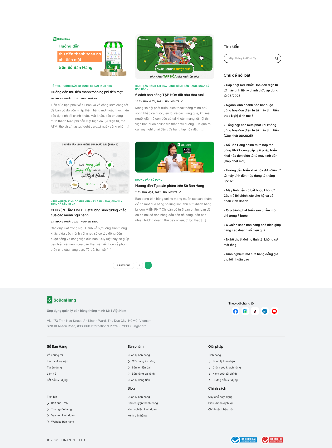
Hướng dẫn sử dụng (75, 86)
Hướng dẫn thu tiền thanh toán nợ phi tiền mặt (87, 92)
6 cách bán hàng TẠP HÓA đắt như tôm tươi (169, 95)
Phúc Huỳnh (89, 98)
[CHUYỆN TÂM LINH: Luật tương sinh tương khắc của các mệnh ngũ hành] (90, 168)
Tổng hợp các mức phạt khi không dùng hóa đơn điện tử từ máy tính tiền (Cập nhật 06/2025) (251, 130)
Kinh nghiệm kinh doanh (67, 201)
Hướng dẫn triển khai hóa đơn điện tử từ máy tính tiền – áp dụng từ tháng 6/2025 (252, 175)
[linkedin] (265, 311)
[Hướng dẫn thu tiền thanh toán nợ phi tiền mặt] (90, 56)
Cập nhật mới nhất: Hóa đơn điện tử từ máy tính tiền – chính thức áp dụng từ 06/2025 (251, 90)
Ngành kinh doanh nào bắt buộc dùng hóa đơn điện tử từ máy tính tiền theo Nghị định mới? (251, 110)
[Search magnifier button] (276, 58)
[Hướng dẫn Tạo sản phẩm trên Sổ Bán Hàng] (174, 157)
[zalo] (245, 311)
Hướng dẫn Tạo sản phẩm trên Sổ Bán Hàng (169, 186)
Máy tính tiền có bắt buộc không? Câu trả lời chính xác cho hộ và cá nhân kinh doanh (249, 195)
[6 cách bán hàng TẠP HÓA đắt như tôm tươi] (174, 56)
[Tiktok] (255, 311)
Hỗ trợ (55, 86)
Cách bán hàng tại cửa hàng (155, 86)
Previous (124, 265)
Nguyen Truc (174, 101)
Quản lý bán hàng (97, 201)
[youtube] (274, 311)
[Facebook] (235, 311)
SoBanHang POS (101, 86)
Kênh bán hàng (186, 86)
